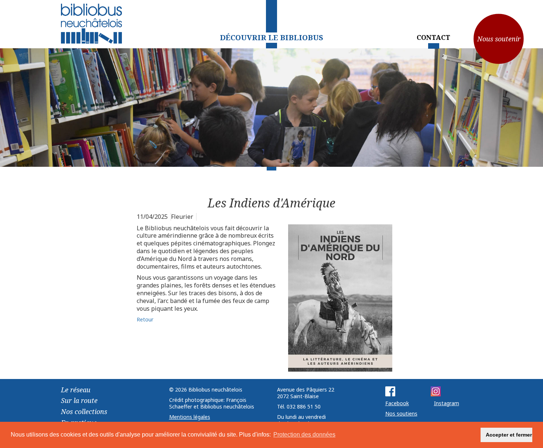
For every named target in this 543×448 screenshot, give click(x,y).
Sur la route (79, 400)
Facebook (397, 403)
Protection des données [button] (304, 434)
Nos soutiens (401, 413)
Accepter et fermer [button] (509, 435)
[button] (471, 435)
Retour (145, 319)
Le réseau (75, 389)
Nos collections (84, 411)
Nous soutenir (498, 38)
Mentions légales (189, 416)
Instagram (446, 403)
